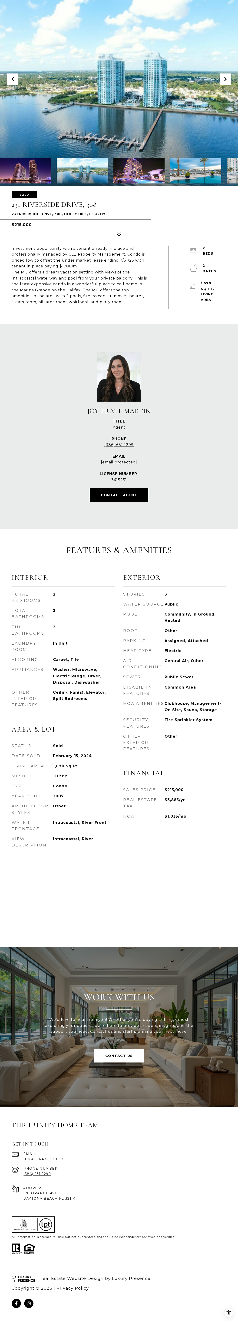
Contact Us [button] (119, 1056)
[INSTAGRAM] (28, 1303)
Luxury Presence (131, 1278)
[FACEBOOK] (16, 1303)
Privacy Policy (72, 1288)
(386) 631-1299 (119, 445)
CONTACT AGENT (119, 495)
